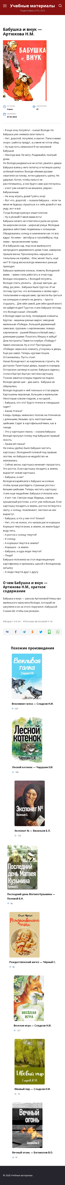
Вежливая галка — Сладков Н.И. (32, 703)
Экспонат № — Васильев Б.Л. (32, 830)
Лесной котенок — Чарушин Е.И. (32, 767)
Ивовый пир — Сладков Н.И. (32, 1089)
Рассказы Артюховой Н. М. (39, 621)
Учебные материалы (32, 6)
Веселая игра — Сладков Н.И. (32, 1025)
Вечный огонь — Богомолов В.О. (32, 1152)
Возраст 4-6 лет (13, 621)
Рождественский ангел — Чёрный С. (32, 962)
